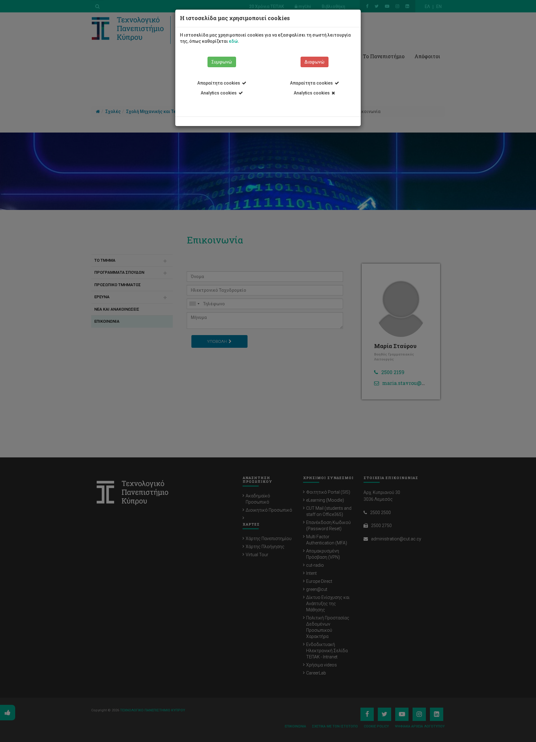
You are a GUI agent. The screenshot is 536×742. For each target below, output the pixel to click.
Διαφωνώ (314, 61)
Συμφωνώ (222, 61)
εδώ (233, 41)
